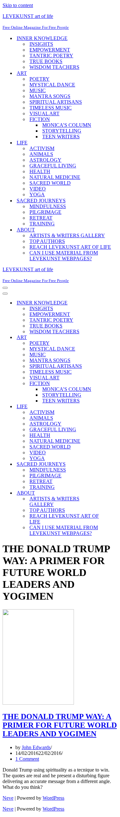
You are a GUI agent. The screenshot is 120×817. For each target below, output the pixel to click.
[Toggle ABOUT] (114, 493)
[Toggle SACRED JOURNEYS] (114, 464)
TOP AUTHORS (47, 241)
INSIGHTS (41, 44)
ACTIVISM (41, 148)
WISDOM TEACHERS (54, 67)
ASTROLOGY (45, 160)
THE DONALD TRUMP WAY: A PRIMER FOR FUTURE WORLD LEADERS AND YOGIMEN (60, 725)
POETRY (39, 79)
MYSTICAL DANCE (52, 84)
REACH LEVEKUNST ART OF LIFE (70, 247)
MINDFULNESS (47, 206)
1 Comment (27, 759)
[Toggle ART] (114, 337)
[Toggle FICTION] (114, 383)
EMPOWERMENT (49, 50)
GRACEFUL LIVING (52, 165)
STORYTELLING (61, 130)
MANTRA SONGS (49, 96)
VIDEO (37, 188)
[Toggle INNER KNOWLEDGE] (114, 303)
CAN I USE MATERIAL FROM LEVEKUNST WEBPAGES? (63, 255)
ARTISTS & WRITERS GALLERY (67, 235)
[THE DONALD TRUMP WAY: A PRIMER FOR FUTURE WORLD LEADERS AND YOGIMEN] (38, 703)
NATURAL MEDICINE (54, 177)
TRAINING (42, 223)
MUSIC (37, 90)
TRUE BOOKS (45, 61)
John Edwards (36, 747)
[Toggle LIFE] (114, 406)
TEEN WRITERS (61, 136)
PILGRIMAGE (45, 212)
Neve (8, 798)
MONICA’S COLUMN (66, 125)
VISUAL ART (44, 113)
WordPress (53, 798)
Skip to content (18, 5)
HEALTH (39, 171)
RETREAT (40, 218)
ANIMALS (41, 154)
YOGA (37, 194)
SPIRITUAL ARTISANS (55, 102)
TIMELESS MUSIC (50, 107)
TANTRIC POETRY (51, 55)
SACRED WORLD (50, 183)
